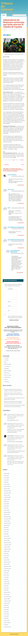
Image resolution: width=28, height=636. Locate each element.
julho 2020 (6, 605)
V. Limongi (6, 381)
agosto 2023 (6, 551)
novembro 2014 (7, 626)
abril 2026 (6, 482)
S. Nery (5, 379)
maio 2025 (6, 505)
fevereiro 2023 (7, 562)
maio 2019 (6, 616)
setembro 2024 (7, 523)
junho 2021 (6, 588)
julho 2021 (6, 585)
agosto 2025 (6, 499)
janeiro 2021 (6, 594)
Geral (13, 159)
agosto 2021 (6, 583)
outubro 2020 (7, 598)
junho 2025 (6, 503)
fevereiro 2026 (7, 486)
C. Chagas (6, 357)
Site (8, 310)
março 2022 (6, 581)
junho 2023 (6, 555)
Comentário (10, 288)
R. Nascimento (7, 377)
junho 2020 (6, 607)
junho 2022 (6, 575)
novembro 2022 (7, 568)
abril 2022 (6, 579)
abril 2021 (6, 590)
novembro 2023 (7, 544)
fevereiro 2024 (7, 538)
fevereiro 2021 (7, 592)
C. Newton (6, 359)
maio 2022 (6, 577)
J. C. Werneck (7, 366)
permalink (22, 159)
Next (23, 164)
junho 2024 (6, 529)
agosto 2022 (6, 570)
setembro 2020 (7, 600)
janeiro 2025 (6, 514)
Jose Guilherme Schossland (16, 227)
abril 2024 (6, 534)
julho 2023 (6, 553)
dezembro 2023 (7, 542)
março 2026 (6, 484)
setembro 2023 (7, 549)
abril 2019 (6, 618)
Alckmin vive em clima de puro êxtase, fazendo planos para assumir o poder (15, 416)
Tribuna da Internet (11, 414)
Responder (21, 185)
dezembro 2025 (7, 490)
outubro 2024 (7, 521)
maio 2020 (6, 609)
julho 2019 (6, 611)
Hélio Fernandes (7, 364)
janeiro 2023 (6, 564)
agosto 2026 (6, 473)
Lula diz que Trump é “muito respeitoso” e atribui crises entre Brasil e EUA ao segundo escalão (13, 394)
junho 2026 (6, 477)
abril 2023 (6, 557)
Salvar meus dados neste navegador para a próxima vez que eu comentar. (15, 317)
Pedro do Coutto (7, 375)
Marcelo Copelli (7, 370)
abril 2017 (6, 624)
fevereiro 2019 (7, 622)
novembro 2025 (7, 492)
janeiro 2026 (6, 488)
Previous (6, 164)
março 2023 (6, 559)
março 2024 (6, 536)
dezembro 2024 (7, 516)
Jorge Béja (6, 368)
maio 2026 (6, 480)
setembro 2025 (7, 497)
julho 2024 (6, 527)
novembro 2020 (7, 596)
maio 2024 (6, 531)
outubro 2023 (7, 546)
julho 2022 (6, 572)
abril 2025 (6, 508)
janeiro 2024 (6, 540)
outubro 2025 (7, 495)
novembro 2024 (7, 518)
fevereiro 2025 (7, 512)
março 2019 (6, 620)
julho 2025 (6, 501)
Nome (9, 301)
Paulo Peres (6, 372)
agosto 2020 (6, 603)
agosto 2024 (6, 525)
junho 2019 (6, 613)
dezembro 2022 (7, 566)
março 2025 (6, 510)
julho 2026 (6, 475)
